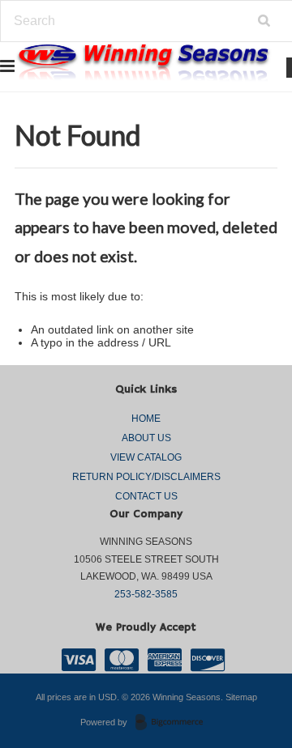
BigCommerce (174, 723)
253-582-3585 (146, 594)
